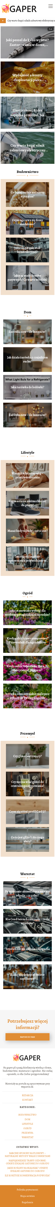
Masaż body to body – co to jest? (27, 531)
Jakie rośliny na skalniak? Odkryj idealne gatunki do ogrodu (27, 1169)
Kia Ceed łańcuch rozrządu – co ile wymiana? (28, 921)
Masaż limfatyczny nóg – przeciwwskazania (27, 475)
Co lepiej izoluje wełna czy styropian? (27, 194)
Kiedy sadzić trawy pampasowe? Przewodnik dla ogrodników (27, 640)
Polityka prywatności (27, 1189)
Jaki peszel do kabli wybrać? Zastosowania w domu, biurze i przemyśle (27, 42)
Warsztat (27, 873)
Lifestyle (27, 452)
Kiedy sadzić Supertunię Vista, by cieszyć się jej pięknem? (27, 668)
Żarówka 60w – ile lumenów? (27, 415)
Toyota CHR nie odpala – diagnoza (27, 949)
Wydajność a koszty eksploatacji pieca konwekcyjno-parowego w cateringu (27, 77)
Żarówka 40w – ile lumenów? (27, 332)
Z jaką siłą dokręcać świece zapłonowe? (27, 977)
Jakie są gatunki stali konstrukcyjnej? (27, 250)
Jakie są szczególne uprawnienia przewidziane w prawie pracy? (27, 559)
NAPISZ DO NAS (27, 1036)
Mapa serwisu (27, 1196)
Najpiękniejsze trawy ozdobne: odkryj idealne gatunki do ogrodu (27, 1162)
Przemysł (27, 733)
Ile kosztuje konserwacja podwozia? (27, 1175)
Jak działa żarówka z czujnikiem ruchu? (27, 360)
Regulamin (27, 1202)
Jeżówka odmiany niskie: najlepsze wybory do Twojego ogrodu (27, 696)
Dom (27, 312)
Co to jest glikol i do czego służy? (27, 839)
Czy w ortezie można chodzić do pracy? (27, 503)
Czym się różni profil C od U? (27, 812)
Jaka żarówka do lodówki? (27, 387)
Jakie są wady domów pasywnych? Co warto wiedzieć (27, 278)
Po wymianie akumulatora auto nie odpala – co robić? (27, 894)
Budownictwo (27, 171)
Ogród (28, 593)
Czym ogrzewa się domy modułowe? (27, 222)
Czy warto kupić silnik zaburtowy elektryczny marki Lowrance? (27, 148)
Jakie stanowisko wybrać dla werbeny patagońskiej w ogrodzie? (27, 613)
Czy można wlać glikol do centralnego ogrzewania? (27, 784)
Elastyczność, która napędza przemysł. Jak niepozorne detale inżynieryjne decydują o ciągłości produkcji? (27, 112)
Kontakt (27, 1100)
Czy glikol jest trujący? (27, 756)
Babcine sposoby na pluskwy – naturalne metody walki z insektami (27, 1155)
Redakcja (27, 1095)
